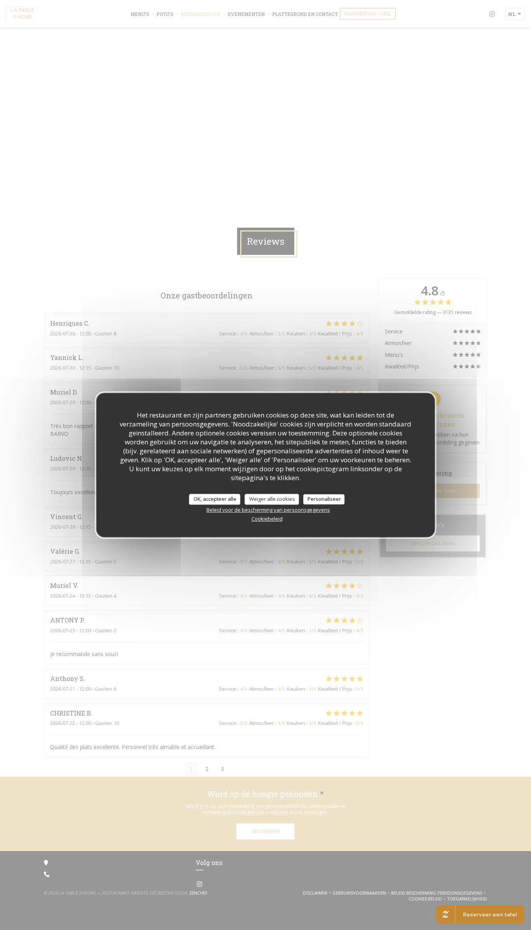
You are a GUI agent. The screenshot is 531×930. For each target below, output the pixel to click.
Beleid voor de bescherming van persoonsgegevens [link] (268, 509)
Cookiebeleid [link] (267, 518)
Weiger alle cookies (272, 498)
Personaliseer (324, 498)
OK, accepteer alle (215, 498)
